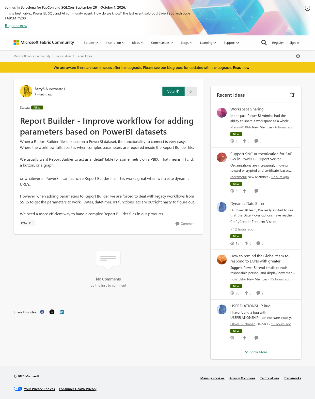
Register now (16, 25)
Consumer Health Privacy (77, 389)
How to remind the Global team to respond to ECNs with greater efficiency (259, 258)
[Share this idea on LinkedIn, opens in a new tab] (62, 312)
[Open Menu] (298, 56)
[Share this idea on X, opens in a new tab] (52, 312)
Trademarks (292, 378)
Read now (241, 67)
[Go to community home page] (44, 42)
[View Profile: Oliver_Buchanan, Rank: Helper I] (222, 309)
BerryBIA (41, 88)
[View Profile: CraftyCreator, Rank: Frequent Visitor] (222, 207)
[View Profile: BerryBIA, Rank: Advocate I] (26, 91)
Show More (258, 352)
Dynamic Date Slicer (247, 203)
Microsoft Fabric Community (32, 56)
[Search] (264, 43)
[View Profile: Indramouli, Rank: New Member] (222, 157)
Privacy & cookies (242, 378)
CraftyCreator (240, 221)
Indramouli (238, 176)
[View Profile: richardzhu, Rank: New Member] (222, 259)
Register (278, 42)
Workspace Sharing (247, 109)
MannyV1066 (240, 127)
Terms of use (269, 378)
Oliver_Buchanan (242, 324)
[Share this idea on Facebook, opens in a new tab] (42, 312)
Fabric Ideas (63, 56)
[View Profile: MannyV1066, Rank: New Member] (222, 113)
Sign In (294, 42)
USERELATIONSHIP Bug (250, 305)
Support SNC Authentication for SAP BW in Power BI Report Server (261, 156)
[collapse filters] (292, 94)
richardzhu (238, 279)
